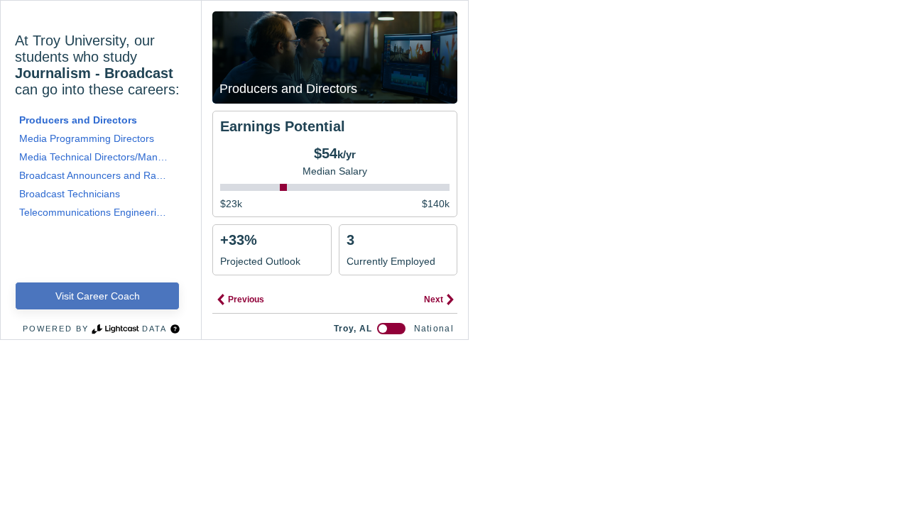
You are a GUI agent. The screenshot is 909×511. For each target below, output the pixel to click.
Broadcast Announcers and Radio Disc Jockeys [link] (95, 175)
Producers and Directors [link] (78, 120)
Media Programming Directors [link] (86, 138)
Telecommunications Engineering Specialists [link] (95, 212)
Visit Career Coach (97, 296)
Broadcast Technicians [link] (69, 193)
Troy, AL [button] (353, 329)
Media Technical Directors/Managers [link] (95, 157)
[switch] (391, 328)
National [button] (434, 329)
